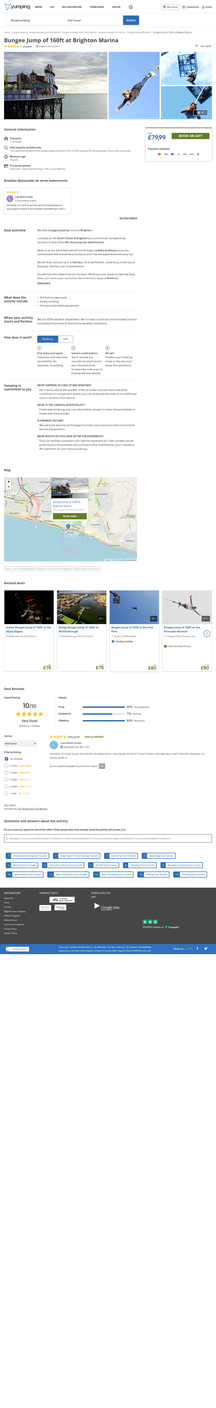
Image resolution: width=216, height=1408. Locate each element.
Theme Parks (96, 6)
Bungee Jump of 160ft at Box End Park (132, 629)
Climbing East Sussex (124, 855)
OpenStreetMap (120, 560)
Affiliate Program (12, 915)
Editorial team (10, 920)
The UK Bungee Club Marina (32, 809)
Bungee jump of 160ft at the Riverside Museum (182, 629)
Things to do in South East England (54, 568)
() (25, 47)
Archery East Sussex (24, 865)
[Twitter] (206, 949)
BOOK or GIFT (190, 136)
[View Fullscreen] (8, 494)
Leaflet (108, 560)
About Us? (9, 898)
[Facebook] (197, 949)
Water (38, 6)
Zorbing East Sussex (193, 874)
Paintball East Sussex (142, 865)
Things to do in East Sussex (86, 568)
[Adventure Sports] (17, 6)
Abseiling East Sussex (161, 855)
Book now (70, 516)
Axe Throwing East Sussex (116, 874)
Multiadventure (71, 6)
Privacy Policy (10, 928)
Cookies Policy (10, 933)
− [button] (9, 487)
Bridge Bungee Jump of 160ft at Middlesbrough (79, 629)
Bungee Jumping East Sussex (184, 865)
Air (52, 6)
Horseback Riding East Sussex (30, 855)
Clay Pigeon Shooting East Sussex (79, 855)
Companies (192, 7)
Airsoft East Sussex (106, 865)
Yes (102, 766)
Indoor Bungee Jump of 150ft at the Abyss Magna (28, 629)
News (6, 902)
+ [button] (9, 482)
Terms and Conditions (14, 924)
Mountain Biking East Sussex (66, 865)
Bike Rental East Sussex (28, 874)
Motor (116, 6)
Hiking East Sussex (156, 874)
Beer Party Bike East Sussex (71, 874)
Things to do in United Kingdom (19, 568)
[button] (207, 633)
